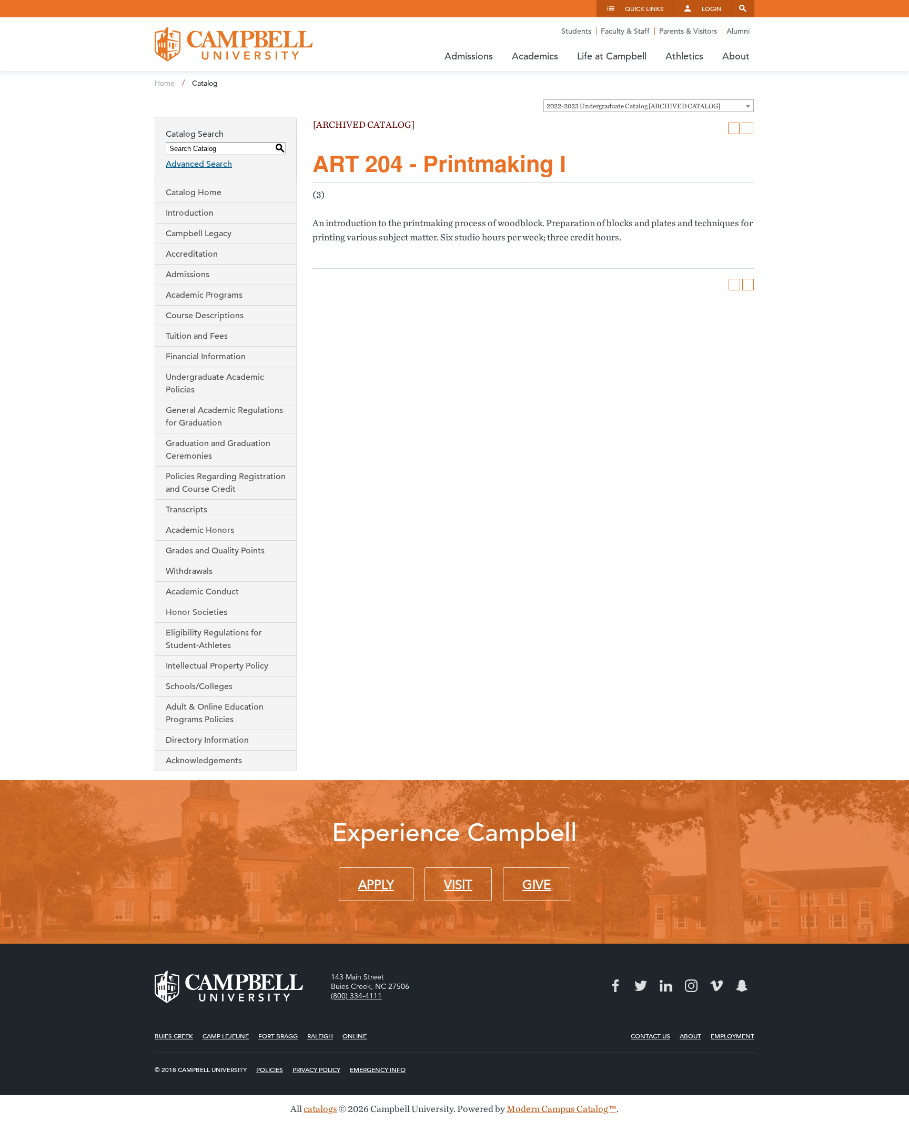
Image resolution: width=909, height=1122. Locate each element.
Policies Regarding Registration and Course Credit (226, 482)
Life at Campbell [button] (612, 56)
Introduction (190, 213)
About (690, 1036)
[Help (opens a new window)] (747, 128)
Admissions (187, 274)
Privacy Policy (316, 1069)
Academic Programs (204, 295)
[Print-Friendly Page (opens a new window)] (734, 128)
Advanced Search (199, 164)
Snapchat (741, 985)
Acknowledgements (204, 760)
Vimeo (716, 985)
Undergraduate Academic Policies (215, 383)
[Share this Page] (720, 128)
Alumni (738, 31)
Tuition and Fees (197, 336)
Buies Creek (174, 1036)
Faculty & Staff (625, 31)
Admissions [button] (469, 56)
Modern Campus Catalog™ (562, 1108)
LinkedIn (666, 985)
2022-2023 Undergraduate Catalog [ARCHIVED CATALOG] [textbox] (633, 106)
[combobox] (648, 105)
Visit (458, 885)
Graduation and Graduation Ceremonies (218, 449)
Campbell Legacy (198, 233)
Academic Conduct (202, 592)
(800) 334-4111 (356, 995)
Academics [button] (535, 56)
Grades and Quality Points (215, 550)
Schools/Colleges (199, 686)
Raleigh (320, 1036)
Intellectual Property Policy (217, 666)
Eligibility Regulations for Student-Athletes (214, 639)
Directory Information (207, 740)
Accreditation (192, 254)
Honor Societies (196, 612)
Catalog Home (193, 192)
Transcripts (186, 509)
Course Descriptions (205, 315)
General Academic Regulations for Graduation (224, 416)
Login (712, 8)
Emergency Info (378, 1069)
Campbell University (233, 44)
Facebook (615, 985)
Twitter (640, 985)
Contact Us (650, 1036)
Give (536, 885)
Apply (376, 885)
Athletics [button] (684, 56)
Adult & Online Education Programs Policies (215, 713)
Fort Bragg (278, 1036)
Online (354, 1036)
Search (742, 8)
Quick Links (644, 8)
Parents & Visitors (688, 31)
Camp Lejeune (226, 1036)
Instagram (691, 985)
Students (576, 31)
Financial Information (206, 356)
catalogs (320, 1108)
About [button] (736, 56)
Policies (269, 1069)
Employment (732, 1036)
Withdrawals (189, 571)
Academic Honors (200, 530)
